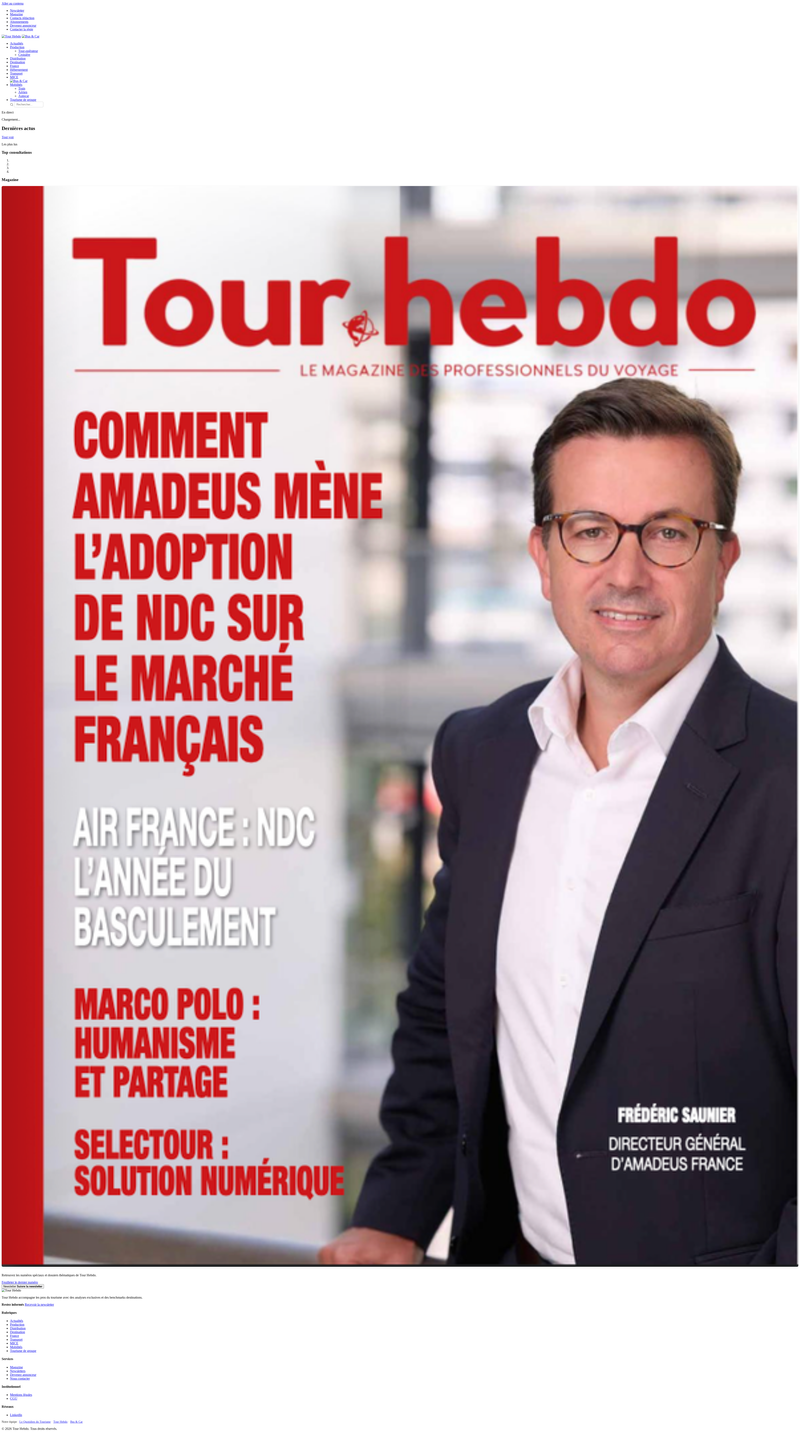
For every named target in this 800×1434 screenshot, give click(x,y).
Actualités (16, 43)
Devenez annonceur (23, 25)
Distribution (18, 58)
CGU (13, 1398)
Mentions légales (21, 1395)
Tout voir (8, 137)
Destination (17, 62)
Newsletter (17, 10)
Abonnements (19, 22)
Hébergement (19, 69)
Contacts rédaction (22, 18)
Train (21, 88)
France (14, 66)
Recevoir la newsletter (39, 1304)
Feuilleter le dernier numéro (20, 1282)
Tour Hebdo (60, 1421)
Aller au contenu (13, 3)
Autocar (23, 96)
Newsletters (17, 1371)
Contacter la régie (21, 29)
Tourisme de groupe (23, 99)
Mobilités (16, 84)
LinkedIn (16, 1415)
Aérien (22, 92)
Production (17, 47)
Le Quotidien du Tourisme (35, 1421)
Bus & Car (76, 1421)
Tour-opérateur (28, 51)
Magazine (16, 14)
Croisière (24, 54)
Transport (16, 73)
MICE (14, 77)
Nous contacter (20, 1378)
